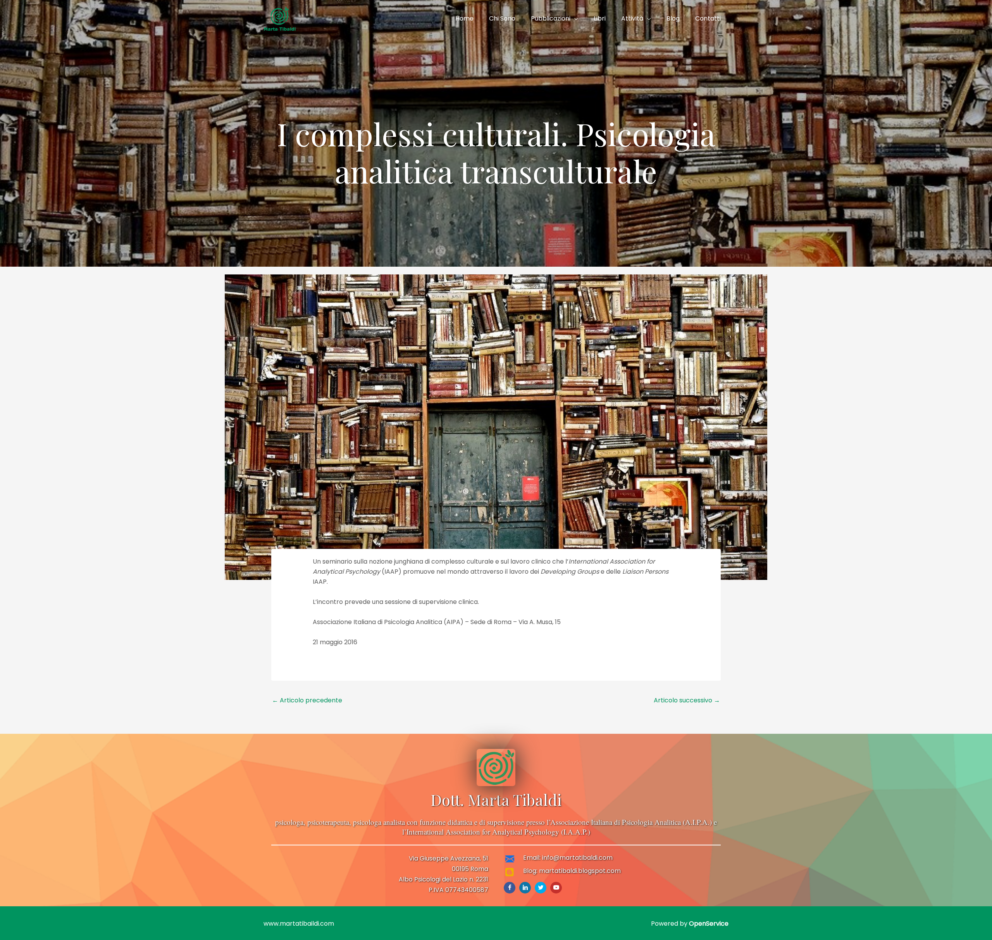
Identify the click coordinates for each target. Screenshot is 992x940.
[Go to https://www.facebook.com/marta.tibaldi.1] (509, 887)
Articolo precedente (307, 700)
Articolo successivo (687, 700)
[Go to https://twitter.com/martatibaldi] (540, 887)
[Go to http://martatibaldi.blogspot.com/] (580, 873)
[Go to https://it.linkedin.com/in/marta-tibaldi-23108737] (525, 887)
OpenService (708, 923)
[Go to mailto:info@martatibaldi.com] (580, 859)
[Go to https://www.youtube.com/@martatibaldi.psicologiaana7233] (556, 887)
